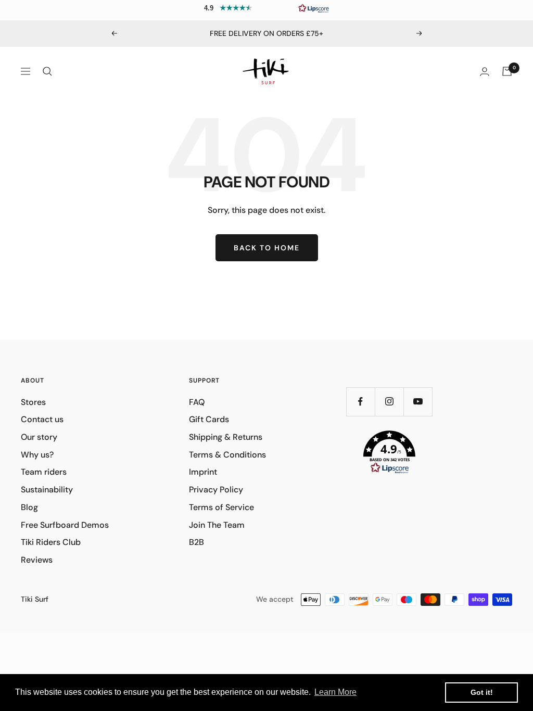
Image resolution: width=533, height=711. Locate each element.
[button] (266, 8)
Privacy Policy (216, 489)
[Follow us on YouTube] (417, 401)
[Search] (47, 71)
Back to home (267, 247)
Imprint (203, 471)
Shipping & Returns (225, 436)
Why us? (37, 454)
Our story (39, 436)
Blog (29, 507)
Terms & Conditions (227, 454)
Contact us (42, 419)
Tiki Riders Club (51, 542)
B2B (196, 542)
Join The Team (217, 524)
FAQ (197, 402)
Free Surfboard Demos (65, 524)
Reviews (37, 559)
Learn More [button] (335, 692)
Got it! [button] (482, 692)
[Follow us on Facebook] (360, 401)
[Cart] (507, 71)
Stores (33, 402)
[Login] (484, 71)
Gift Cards (209, 419)
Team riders (44, 471)
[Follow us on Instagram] (389, 401)
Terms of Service (221, 507)
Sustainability (47, 489)
